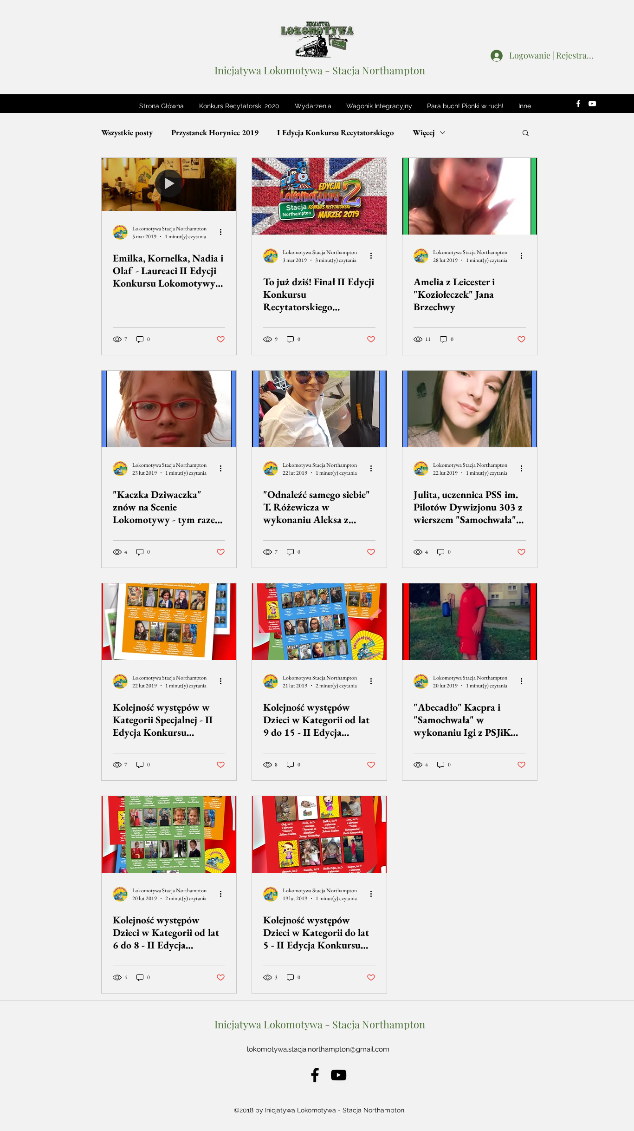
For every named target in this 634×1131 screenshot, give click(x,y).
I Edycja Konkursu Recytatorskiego (335, 132)
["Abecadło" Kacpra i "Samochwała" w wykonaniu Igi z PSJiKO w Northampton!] (469, 621)
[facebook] (578, 103)
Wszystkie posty (127, 132)
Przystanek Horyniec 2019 (215, 132)
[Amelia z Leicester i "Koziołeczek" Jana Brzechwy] (469, 196)
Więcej (424, 132)
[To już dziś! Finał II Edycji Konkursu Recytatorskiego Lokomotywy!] (319, 196)
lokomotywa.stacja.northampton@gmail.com (318, 1049)
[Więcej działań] (223, 232)
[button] (239, 106)
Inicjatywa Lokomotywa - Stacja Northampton (319, 70)
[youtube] (592, 103)
